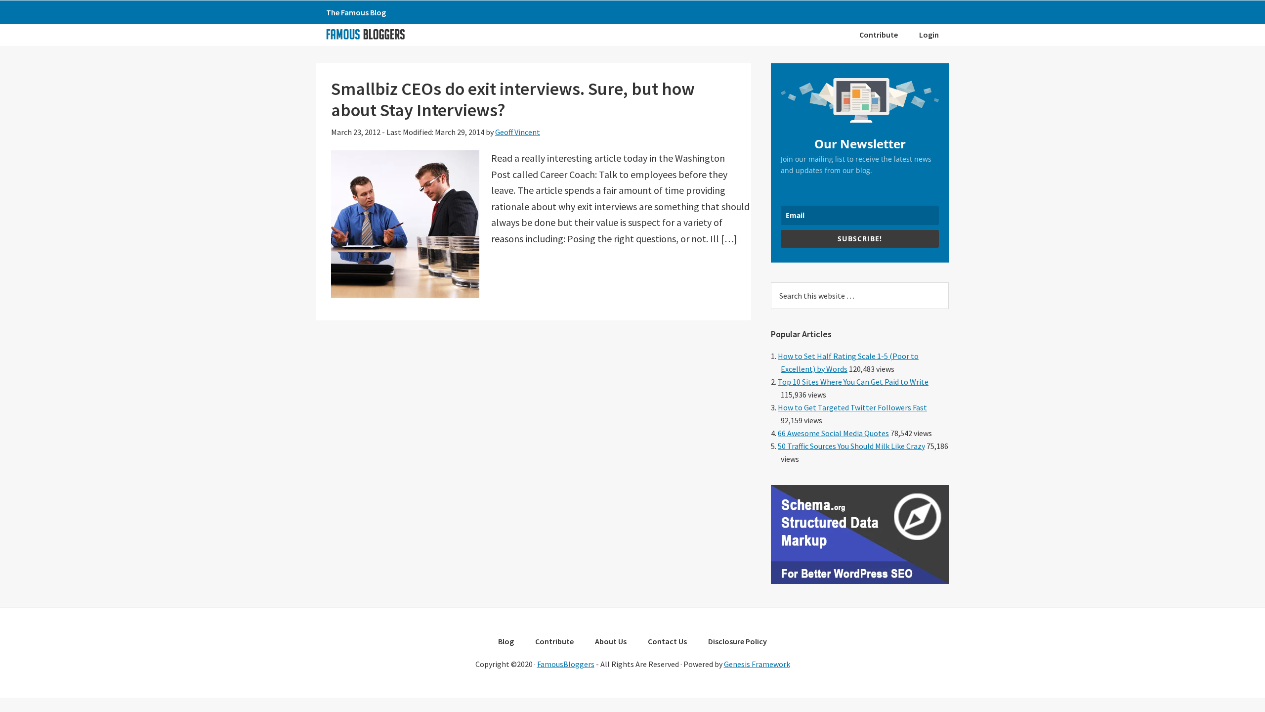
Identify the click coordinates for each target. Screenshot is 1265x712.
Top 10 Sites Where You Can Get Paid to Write (853, 382)
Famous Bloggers (365, 34)
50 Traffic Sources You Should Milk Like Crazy (851, 446)
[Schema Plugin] (860, 581)
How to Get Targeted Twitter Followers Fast (852, 407)
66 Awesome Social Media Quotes (833, 433)
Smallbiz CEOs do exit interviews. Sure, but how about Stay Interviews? (513, 99)
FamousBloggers (565, 664)
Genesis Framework (757, 664)
